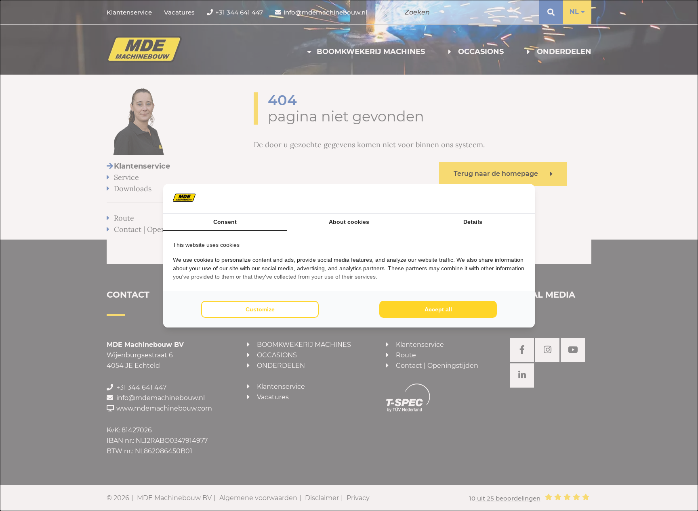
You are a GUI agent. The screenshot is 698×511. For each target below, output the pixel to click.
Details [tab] (472, 222)
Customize (260, 309)
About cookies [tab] (349, 222)
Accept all (438, 309)
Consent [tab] (225, 222)
